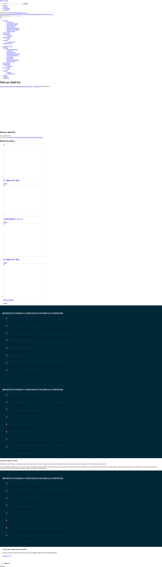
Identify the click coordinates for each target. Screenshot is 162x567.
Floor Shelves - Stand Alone (13, 137)
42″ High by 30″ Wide (11, 180)
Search (5, 3)
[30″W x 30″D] (82, 281)
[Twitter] (1, 560)
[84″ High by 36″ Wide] (82, 240)
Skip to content (4, 0)
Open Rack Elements (27, 137)
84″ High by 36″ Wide (11, 259)
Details (5, 183)
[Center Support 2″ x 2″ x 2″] (82, 200)
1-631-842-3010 (14, 563)
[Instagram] (4, 560)
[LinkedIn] (3, 560)
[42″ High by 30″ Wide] (82, 161)
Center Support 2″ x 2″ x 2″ (13, 219)
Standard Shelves (38, 137)
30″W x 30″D (8, 300)
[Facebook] (0, 560)
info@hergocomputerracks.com (18, 12)
